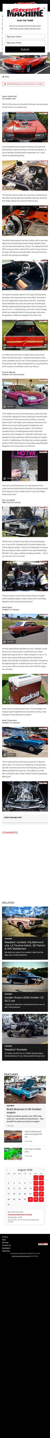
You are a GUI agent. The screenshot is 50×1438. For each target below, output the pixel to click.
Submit (25, 49)
